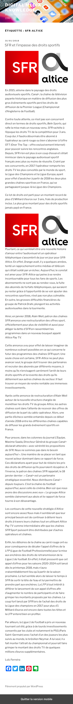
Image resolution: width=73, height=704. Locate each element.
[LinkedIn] (22, 668)
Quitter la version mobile (36, 699)
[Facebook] (8, 668)
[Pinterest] (28, 668)
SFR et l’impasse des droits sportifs (32, 45)
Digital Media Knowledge (23, 8)
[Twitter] (15, 668)
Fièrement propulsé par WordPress (24, 686)
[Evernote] (35, 668)
